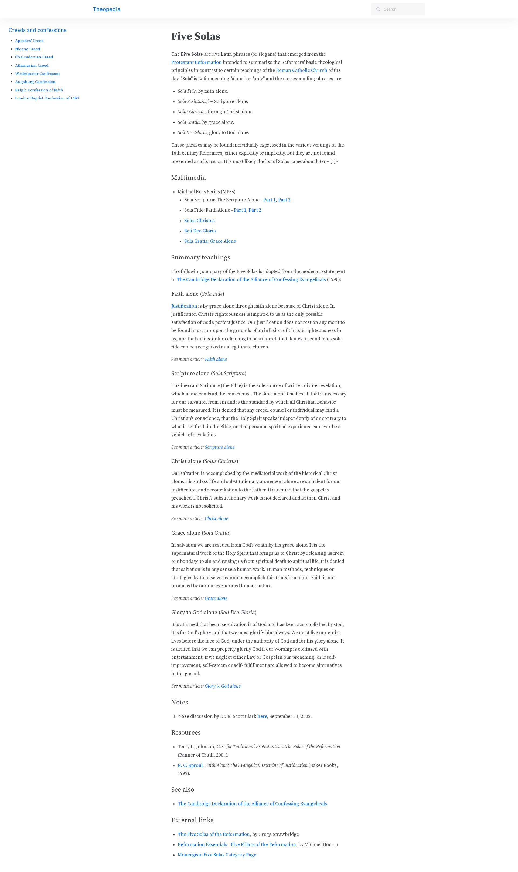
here (262, 717)
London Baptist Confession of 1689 (47, 98)
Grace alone (216, 598)
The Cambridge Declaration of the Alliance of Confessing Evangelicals (251, 280)
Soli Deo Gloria (200, 231)
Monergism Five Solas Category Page (217, 855)
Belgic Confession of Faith (39, 90)
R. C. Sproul (190, 765)
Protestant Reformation (196, 62)
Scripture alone (219, 447)
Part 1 (269, 200)
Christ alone (216, 519)
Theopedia (106, 9)
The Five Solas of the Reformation (214, 834)
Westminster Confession (37, 73)
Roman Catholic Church (301, 71)
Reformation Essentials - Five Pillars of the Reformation (237, 845)
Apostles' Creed (29, 40)
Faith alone (216, 359)
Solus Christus (199, 221)
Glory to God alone (222, 686)
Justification (184, 306)
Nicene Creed (27, 49)
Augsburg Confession (35, 81)
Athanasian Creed (32, 65)
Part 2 (284, 200)
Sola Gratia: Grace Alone (210, 241)
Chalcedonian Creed (34, 57)
